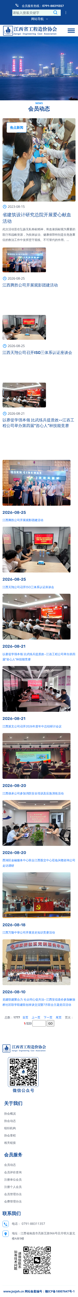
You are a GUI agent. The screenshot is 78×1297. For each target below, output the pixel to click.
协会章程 (10, 1135)
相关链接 (10, 1143)
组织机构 (10, 1128)
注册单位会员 (13, 1179)
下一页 (48, 1017)
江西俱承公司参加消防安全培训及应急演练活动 (33, 793)
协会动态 (10, 1121)
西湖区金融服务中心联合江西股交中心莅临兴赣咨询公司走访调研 (38, 862)
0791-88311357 (33, 1223)
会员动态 (10, 1165)
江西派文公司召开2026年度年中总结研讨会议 (32, 726)
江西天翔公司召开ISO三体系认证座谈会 (37, 352)
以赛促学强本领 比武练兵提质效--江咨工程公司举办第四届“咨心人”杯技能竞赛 (38, 423)
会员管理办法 (13, 1194)
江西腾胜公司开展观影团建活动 (30, 285)
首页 (25, 1017)
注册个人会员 (13, 1187)
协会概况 (10, 1113)
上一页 (36, 1017)
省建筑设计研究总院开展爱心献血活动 (36, 218)
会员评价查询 (13, 1172)
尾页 (59, 1017)
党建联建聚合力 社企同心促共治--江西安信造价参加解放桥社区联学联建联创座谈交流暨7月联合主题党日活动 (38, 1002)
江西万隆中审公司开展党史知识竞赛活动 (28, 932)
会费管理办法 (13, 1201)
